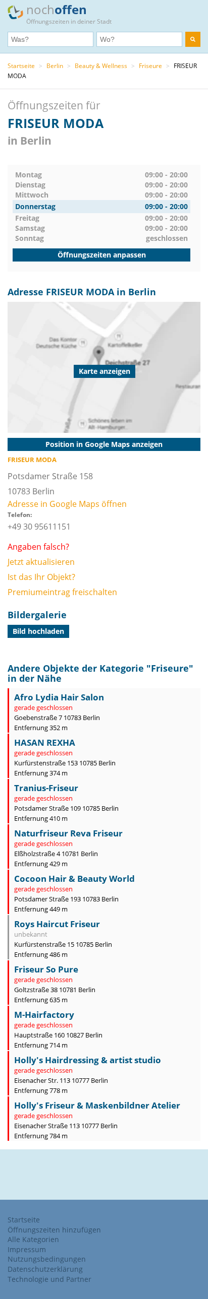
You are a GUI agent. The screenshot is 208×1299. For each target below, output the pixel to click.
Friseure (150, 65)
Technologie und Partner (49, 1279)
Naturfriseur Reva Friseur (68, 833)
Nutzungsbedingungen (47, 1259)
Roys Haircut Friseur (57, 924)
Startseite (21, 65)
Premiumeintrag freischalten (62, 592)
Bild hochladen (38, 631)
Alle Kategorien (33, 1239)
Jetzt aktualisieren (41, 561)
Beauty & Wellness (101, 65)
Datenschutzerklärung (45, 1269)
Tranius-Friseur (46, 788)
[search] (192, 39)
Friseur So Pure (46, 969)
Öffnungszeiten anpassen (102, 254)
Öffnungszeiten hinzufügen (54, 1230)
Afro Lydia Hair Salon (59, 697)
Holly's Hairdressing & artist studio (87, 1060)
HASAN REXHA (44, 742)
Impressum (27, 1249)
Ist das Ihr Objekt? (41, 576)
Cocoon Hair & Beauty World (74, 878)
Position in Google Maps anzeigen (104, 444)
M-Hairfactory (44, 1014)
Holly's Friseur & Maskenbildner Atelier (97, 1105)
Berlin (54, 65)
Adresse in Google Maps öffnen (67, 503)
